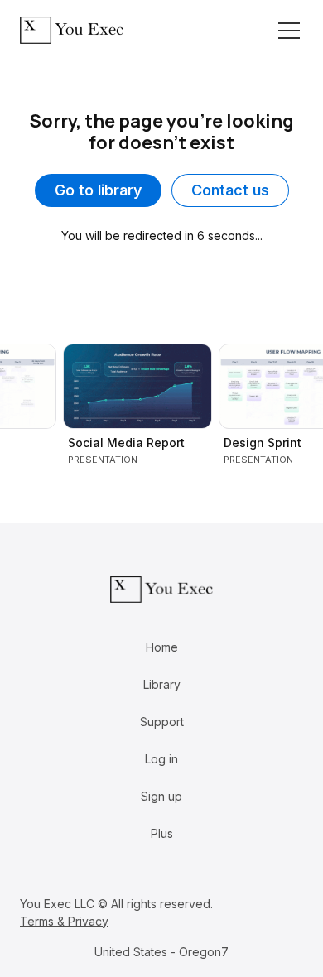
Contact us (230, 190)
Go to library (98, 190)
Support (162, 722)
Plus (162, 833)
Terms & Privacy (64, 921)
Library (162, 684)
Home (162, 647)
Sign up (161, 796)
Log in (161, 759)
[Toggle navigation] (289, 30)
